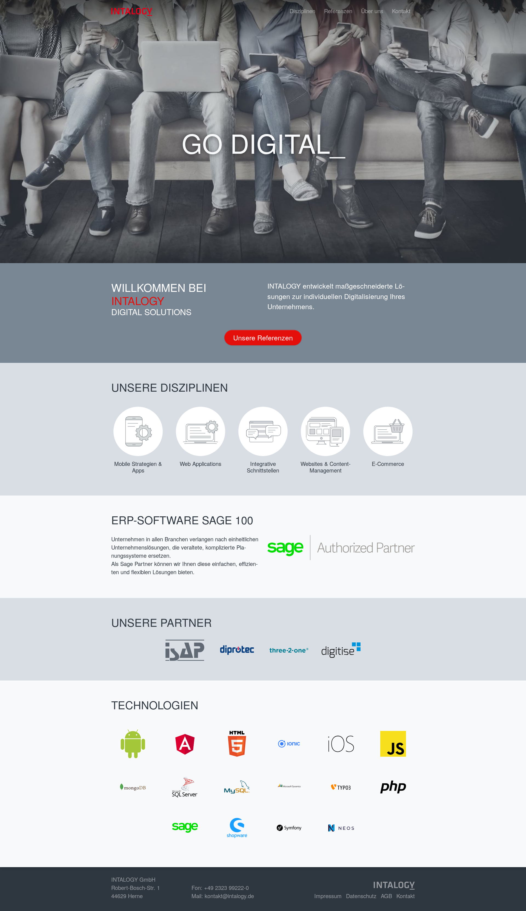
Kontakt (401, 11)
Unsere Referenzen (263, 337)
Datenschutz (361, 896)
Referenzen (338, 11)
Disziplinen (302, 11)
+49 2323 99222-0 (226, 888)
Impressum (328, 896)
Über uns (372, 11)
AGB (386, 896)
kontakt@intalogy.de (229, 896)
